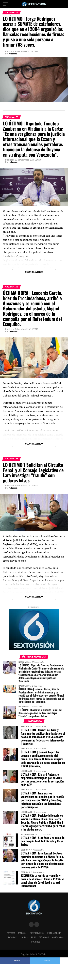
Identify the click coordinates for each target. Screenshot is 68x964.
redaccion (13, 54)
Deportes (11, 933)
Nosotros (35, 941)
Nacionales (12, 937)
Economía (22, 933)
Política (24, 937)
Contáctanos (58, 937)
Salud (33, 937)
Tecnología (44, 937)
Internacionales (54, 933)
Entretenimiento (37, 933)
